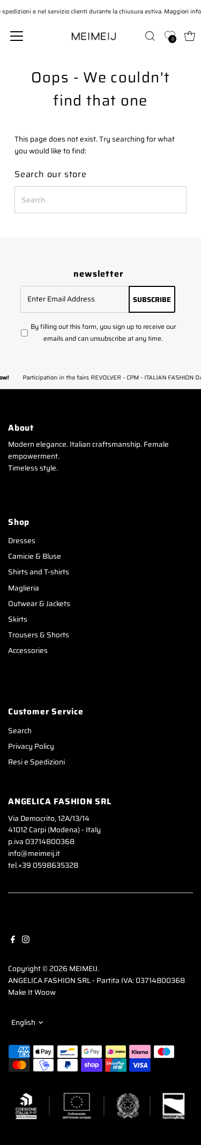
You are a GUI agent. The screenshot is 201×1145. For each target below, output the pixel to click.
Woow (45, 992)
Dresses (21, 540)
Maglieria (23, 588)
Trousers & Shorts (38, 635)
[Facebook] (13, 939)
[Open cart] (189, 36)
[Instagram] (25, 939)
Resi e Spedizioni (36, 762)
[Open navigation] (25, 36)
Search (20, 730)
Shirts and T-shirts (38, 572)
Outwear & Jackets (39, 603)
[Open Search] (150, 36)
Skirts (17, 619)
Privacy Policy (31, 746)
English (23, 1022)
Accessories (28, 650)
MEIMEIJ (83, 968)
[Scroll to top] (179, 1115)
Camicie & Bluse (34, 556)
